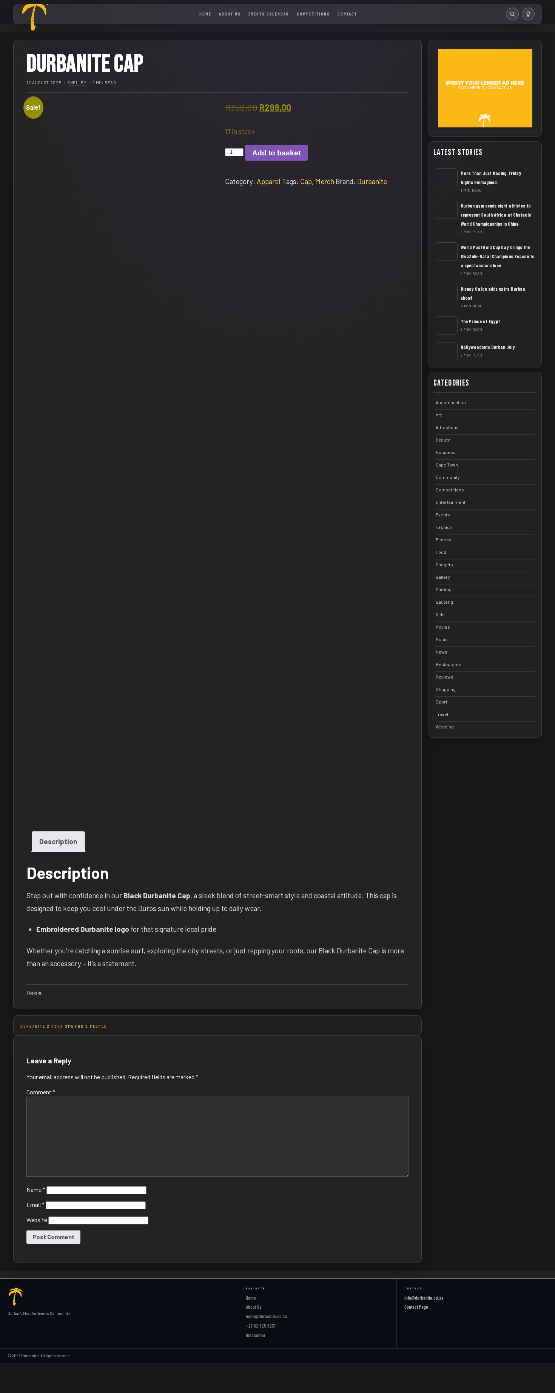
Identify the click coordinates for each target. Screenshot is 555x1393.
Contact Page (416, 1307)
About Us (230, 13)
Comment (40, 1091)
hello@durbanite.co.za (266, 1316)
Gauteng (444, 601)
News (441, 651)
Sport (441, 701)
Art (439, 414)
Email (35, 1204)
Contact (347, 13)
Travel (442, 714)
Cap (306, 181)
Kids (440, 614)
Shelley (77, 82)
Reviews (444, 676)
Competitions (313, 13)
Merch (324, 181)
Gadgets (444, 564)
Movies (443, 626)
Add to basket (276, 153)
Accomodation (451, 402)
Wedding (445, 726)
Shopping (446, 689)
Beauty (443, 439)
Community (448, 477)
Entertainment (451, 502)
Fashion (444, 527)
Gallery (443, 577)
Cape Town (447, 464)
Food (441, 552)
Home (205, 13)
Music (442, 639)
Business (446, 452)
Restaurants (448, 664)
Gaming (444, 589)
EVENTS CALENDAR (268, 13)
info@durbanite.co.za (424, 1298)
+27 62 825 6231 (261, 1326)
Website (36, 1219)
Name (35, 1189)
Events (443, 514)
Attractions (447, 427)
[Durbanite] (16, 1296)
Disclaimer (255, 1335)
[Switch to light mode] (528, 14)
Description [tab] (58, 841)
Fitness (444, 539)
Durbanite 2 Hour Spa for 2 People (63, 1026)
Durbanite (372, 181)
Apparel (269, 181)
